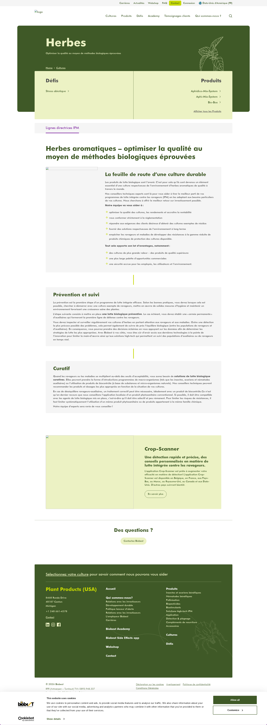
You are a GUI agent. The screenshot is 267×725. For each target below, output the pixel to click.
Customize (233, 710)
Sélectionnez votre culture (67, 574)
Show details (54, 719)
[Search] (229, 16)
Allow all (235, 700)
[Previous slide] (37, 128)
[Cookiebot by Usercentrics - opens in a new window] (26, 719)
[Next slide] (229, 128)
